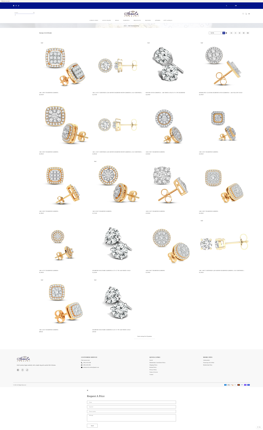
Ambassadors (206, 360)
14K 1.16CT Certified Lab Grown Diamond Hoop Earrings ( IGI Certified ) (117, 152)
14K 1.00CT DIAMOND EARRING (48, 92)
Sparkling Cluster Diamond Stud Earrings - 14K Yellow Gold (220, 92)
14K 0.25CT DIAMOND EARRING (48, 329)
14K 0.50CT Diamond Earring (48, 211)
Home (125, 25)
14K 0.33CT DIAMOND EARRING (208, 152)
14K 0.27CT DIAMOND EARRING (48, 270)
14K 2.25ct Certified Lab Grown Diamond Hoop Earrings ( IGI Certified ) (117, 92)
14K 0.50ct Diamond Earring (208, 211)
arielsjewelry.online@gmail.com (90, 367)
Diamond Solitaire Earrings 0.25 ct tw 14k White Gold (111, 329)
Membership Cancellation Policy (157, 362)
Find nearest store (85, 360)
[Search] (33, 13)
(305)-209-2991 (86, 365)
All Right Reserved (21, 385)
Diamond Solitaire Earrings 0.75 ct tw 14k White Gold (111, 270)
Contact (151, 374)
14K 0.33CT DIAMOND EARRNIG (155, 211)
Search (151, 360)
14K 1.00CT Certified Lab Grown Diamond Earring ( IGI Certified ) (221, 270)
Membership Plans (207, 365)
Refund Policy (153, 367)
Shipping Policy (153, 365)
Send (92, 425)
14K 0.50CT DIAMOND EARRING (48, 152)
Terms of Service (154, 372)
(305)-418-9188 (86, 362)
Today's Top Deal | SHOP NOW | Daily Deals (17, 3)
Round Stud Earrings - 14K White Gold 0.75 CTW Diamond (165, 92)
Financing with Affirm (208, 362)
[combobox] (24, 13)
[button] (246, 14)
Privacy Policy (153, 369)
